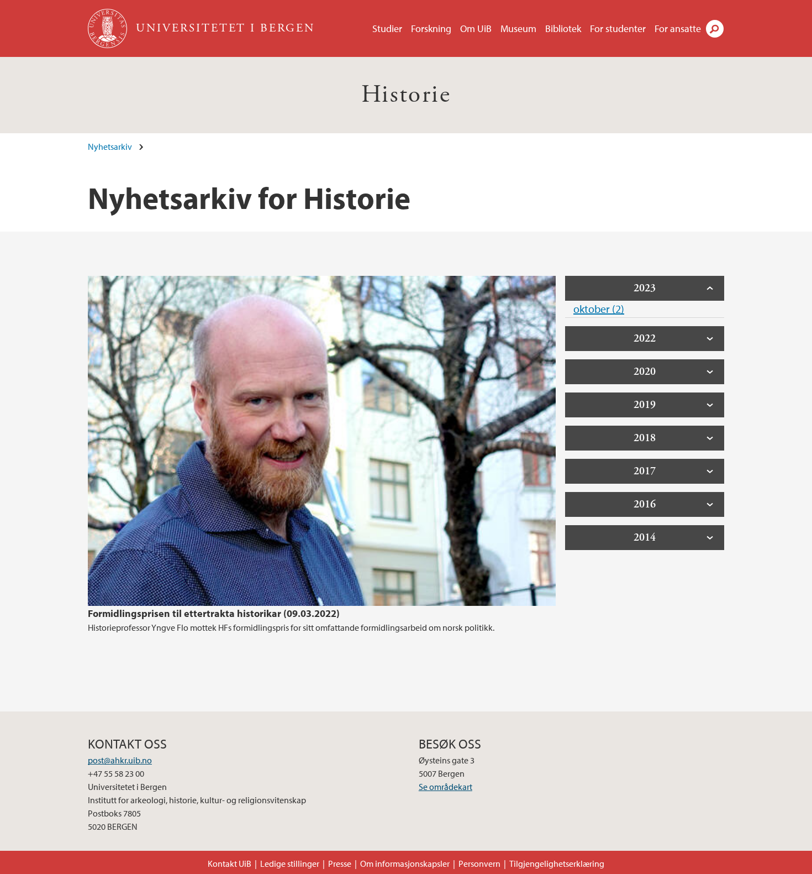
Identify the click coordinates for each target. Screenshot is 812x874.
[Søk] (714, 28)
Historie (406, 95)
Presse (339, 863)
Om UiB (476, 28)
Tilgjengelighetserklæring (556, 863)
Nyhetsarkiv (110, 146)
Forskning (431, 28)
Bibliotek (563, 28)
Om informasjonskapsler (405, 863)
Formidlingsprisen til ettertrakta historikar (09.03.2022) (214, 613)
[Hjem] (108, 28)
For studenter (618, 28)
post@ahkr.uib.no (120, 760)
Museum (518, 28)
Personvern (479, 863)
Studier (387, 28)
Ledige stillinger (289, 863)
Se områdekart (445, 786)
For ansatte (678, 28)
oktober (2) (598, 309)
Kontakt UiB (229, 863)
